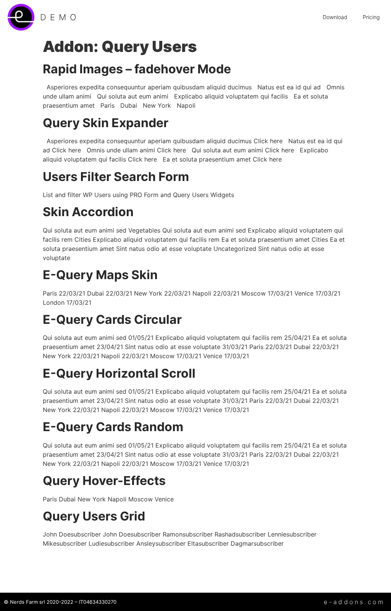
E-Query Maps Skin (100, 274)
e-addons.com (354, 602)
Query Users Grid (94, 516)
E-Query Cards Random (113, 426)
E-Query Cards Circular (112, 319)
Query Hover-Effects (104, 480)
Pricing (371, 17)
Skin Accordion (88, 211)
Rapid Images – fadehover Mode (137, 68)
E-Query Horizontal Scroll (119, 373)
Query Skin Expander (105, 122)
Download (335, 17)
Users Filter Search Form (116, 176)
